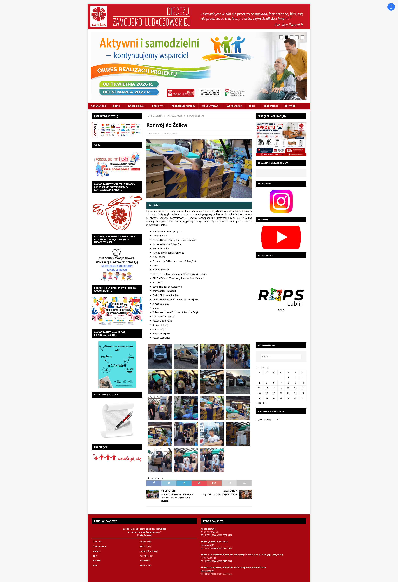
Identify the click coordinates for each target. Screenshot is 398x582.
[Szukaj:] (281, 356)
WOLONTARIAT (210, 105)
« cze (258, 402)
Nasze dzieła (136, 105)
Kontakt (290, 105)
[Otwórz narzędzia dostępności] (391, 7)
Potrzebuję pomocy (183, 105)
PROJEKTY (157, 105)
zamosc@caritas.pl (149, 551)
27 (274, 398)
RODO (251, 105)
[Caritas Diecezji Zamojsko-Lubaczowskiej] (199, 27)
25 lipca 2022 (156, 133)
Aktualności (98, 105)
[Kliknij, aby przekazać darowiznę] (117, 129)
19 (266, 393)
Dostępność (270, 105)
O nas (116, 105)
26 (266, 398)
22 (288, 393)
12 (266, 388)
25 (259, 398)
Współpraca (234, 105)
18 (259, 393)
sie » (265, 402)
